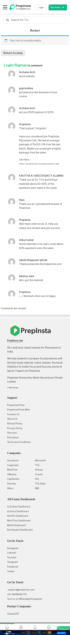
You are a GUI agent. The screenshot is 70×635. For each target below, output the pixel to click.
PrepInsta (25, 124)
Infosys (39, 469)
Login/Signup (15, 65)
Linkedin (11, 552)
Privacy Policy (14, 428)
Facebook (12, 566)
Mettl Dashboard (16, 525)
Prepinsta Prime (16, 405)
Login (41, 7)
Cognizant (12, 465)
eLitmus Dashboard (18, 511)
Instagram (12, 548)
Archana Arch (27, 72)
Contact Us (13, 414)
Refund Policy (14, 423)
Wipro (10, 488)
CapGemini (13, 479)
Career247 (13, 613)
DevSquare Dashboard (19, 529)
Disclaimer (13, 437)
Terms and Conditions (19, 442)
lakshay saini (26, 276)
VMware (11, 474)
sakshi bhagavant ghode (33, 260)
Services (12, 432)
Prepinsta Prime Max (18, 409)
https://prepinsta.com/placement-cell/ (39, 164)
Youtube (11, 557)
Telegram (12, 562)
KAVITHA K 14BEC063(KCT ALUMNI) (41, 175)
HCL (37, 479)
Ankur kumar (26, 240)
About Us (12, 418)
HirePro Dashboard (17, 515)
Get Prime (55, 7)
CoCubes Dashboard (18, 506)
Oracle (39, 474)
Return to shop (13, 53)
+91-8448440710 (17, 594)
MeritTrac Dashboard (19, 520)
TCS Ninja (40, 483)
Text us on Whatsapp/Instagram (24, 599)
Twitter (11, 571)
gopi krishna (26, 88)
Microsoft (40, 460)
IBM (37, 488)
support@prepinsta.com (20, 589)
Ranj (21, 200)
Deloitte (11, 483)
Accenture (13, 460)
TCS (37, 465)
